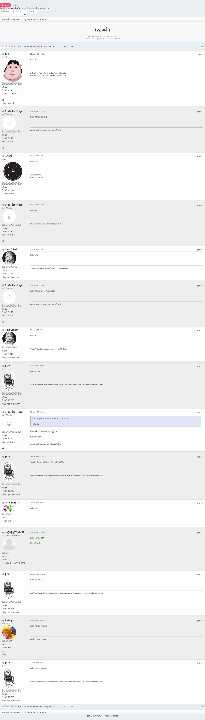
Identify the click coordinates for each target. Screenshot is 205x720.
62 (28, 46)
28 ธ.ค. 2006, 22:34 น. (37, 503)
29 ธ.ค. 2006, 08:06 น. (37, 574)
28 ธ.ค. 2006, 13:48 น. (37, 205)
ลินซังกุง (9, 620)
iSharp (8, 155)
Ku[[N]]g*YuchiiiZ (14, 532)
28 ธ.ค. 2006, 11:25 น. (37, 111)
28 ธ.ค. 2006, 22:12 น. (37, 412)
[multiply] (3, 147)
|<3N (7, 365)
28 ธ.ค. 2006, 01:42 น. (37, 54)
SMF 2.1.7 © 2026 (95, 716)
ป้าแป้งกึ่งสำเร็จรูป (13, 111)
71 (55, 46)
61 (25, 46)
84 (72, 46)
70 (52, 46)
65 (36, 46)
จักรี (7, 54)
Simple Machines (111, 716)
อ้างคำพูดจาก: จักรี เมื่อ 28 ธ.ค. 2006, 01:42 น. (51, 418)
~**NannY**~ (12, 502)
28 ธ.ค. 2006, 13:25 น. (37, 156)
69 (50, 46)
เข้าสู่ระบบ (30, 8)
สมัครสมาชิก (43, 8)
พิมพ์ (202, 46)
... (22, 46)
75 (67, 46)
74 (64, 46)
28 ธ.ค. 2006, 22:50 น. (37, 532)
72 (58, 46)
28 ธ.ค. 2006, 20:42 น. (37, 249)
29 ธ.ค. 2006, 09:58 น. (37, 663)
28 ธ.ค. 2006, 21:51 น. (37, 330)
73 (61, 46)
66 (39, 46)
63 (31, 46)
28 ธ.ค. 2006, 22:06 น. (37, 366)
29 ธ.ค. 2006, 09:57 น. (37, 620)
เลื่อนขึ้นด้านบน (6, 706)
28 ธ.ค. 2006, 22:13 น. (37, 456)
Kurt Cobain (11, 249)
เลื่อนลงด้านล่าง (6, 46)
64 (33, 46)
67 (42, 46)
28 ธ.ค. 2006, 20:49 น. (37, 285)
